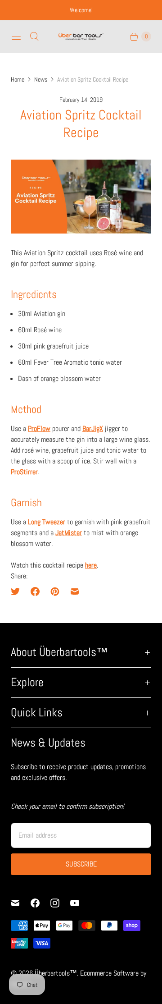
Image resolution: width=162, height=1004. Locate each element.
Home (17, 79)
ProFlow (39, 428)
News (40, 79)
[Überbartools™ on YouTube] (80, 903)
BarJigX (92, 428)
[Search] (34, 36)
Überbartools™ (56, 973)
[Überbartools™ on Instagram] (60, 903)
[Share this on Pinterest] (55, 591)
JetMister (68, 532)
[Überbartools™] (81, 36)
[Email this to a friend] (75, 591)
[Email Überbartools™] (21, 903)
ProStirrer (24, 472)
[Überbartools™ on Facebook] (40, 903)
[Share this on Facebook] (35, 591)
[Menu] (16, 36)
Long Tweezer (45, 522)
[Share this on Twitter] (18, 591)
